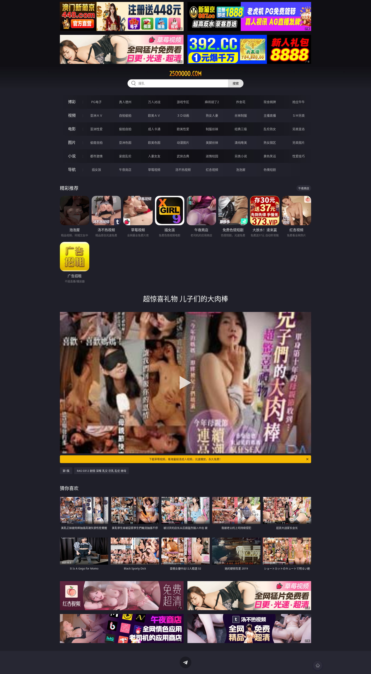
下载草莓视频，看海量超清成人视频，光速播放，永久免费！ (185, 459)
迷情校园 (212, 156)
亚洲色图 (125, 142)
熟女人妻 (212, 115)
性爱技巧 (298, 156)
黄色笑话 (270, 156)
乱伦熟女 (270, 129)
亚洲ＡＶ (96, 115)
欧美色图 (154, 142)
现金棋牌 (270, 102)
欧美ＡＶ (154, 115)
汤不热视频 (183, 170)
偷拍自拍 (125, 129)
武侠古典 (183, 156)
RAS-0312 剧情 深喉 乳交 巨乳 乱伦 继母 (101, 471)
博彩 (72, 101)
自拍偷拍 (125, 115)
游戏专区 (183, 102)
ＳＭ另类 (298, 115)
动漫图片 (183, 142)
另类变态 (298, 129)
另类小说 (241, 156)
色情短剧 (270, 170)
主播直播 (270, 115)
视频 (72, 115)
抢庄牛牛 (298, 102)
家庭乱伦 (125, 156)
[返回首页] (317, 665)
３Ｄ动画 (183, 115)
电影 (72, 129)
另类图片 (298, 142)
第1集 (66, 471)
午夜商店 (125, 170)
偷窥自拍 (96, 142)
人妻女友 (154, 156)
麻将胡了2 (212, 102)
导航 (72, 169)
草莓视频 (154, 170)
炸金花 (240, 102)
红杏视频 (212, 170)
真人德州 (125, 102)
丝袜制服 (241, 115)
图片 (72, 142)
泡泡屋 (240, 170)
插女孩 (96, 170)
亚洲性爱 (96, 129)
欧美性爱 (183, 129)
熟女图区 (270, 142)
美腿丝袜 (212, 142)
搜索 (236, 83)
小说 (72, 156)
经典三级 (241, 129)
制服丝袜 (212, 129)
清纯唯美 (241, 142)
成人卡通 (154, 129)
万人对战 (154, 102)
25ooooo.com (185, 73)
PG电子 (96, 102)
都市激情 (96, 156)
